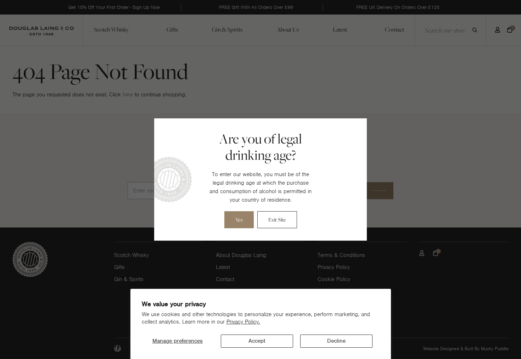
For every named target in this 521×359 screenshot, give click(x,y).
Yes (239, 219)
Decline (336, 340)
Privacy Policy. (243, 321)
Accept (256, 340)
